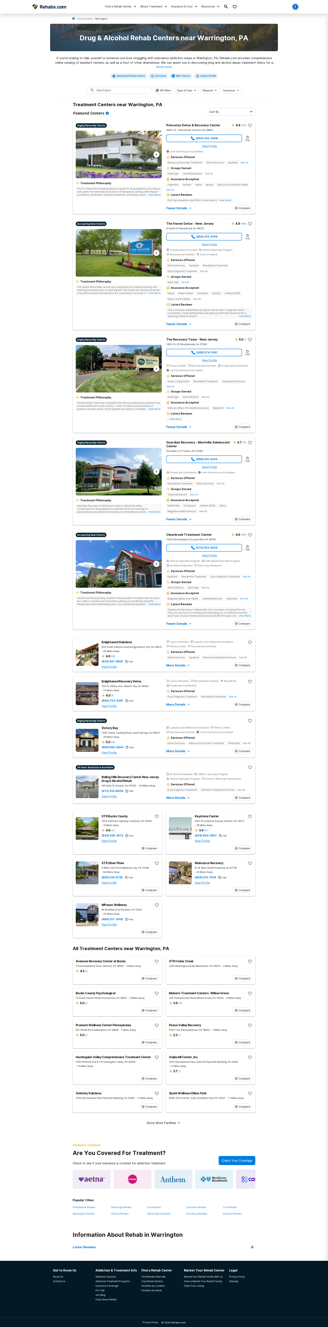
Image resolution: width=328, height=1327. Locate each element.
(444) (243, 223)
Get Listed (160, 76)
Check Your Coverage (237, 1160)
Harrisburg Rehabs (196, 1213)
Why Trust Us (183, 76)
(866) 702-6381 (112, 700)
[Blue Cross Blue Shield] (214, 1179)
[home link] (73, 19)
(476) (243, 534)
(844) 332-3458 (207, 138)
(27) (206, 830)
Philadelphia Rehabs (84, 1207)
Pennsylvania (85, 18)
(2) (86, 971)
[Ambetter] (132, 1179)
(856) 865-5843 (113, 747)
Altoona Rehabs (120, 1213)
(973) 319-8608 (112, 791)
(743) (243, 125)
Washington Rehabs (84, 1213)
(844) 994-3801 (206, 835)
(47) (113, 830)
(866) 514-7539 (205, 877)
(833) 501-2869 (112, 661)
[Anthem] (173, 1179)
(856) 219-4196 (207, 236)
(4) (112, 695)
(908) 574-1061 (207, 352)
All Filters (165, 90)
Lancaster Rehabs (196, 1207)
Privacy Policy (150, 1322)
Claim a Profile (208, 76)
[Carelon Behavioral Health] (255, 1179)
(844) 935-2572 (112, 835)
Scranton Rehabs (232, 1213)
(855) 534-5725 (112, 877)
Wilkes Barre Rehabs (159, 1213)
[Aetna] (92, 1179)
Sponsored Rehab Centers (131, 76)
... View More (153, 194)
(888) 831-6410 (207, 459)
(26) (180, 1003)
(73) (244, 442)
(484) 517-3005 (112, 919)
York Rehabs (230, 1207)
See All (244, 162)
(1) (245, 339)
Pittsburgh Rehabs (121, 1207)
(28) (113, 656)
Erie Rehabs (154, 1207)
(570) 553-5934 (207, 547)
